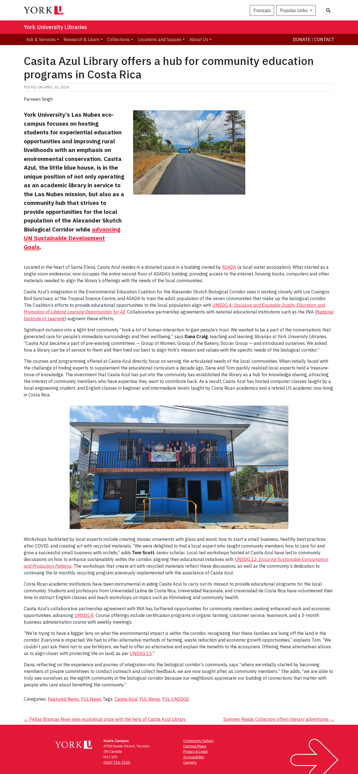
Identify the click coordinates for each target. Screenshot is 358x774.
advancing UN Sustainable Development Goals (72, 238)
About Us (198, 39)
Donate (301, 39)
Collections (118, 39)
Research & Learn (81, 39)
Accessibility (193, 757)
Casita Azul (126, 699)
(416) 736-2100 (116, 762)
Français (261, 10)
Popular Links (294, 10)
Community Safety (198, 740)
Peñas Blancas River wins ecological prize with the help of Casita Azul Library (105, 719)
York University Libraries (55, 27)
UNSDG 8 (84, 615)
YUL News (91, 699)
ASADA (229, 267)
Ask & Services (41, 39)
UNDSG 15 (141, 653)
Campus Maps (194, 746)
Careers (190, 762)
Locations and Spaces (160, 39)
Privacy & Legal (195, 751)
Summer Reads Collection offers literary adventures (278, 719)
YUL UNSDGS (175, 699)
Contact (324, 39)
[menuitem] (42, 39)
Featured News (63, 699)
